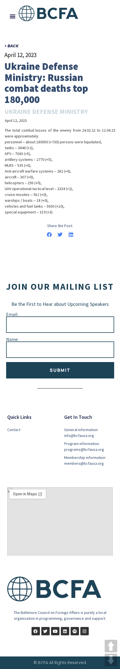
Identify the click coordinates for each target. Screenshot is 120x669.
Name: (12, 339)
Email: (12, 314)
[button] (12, 16)
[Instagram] (84, 631)
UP (111, 646)
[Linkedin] (65, 631)
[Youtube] (55, 631)
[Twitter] (45, 631)
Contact (13, 429)
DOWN (111, 660)
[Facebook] (36, 631)
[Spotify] (75, 631)
